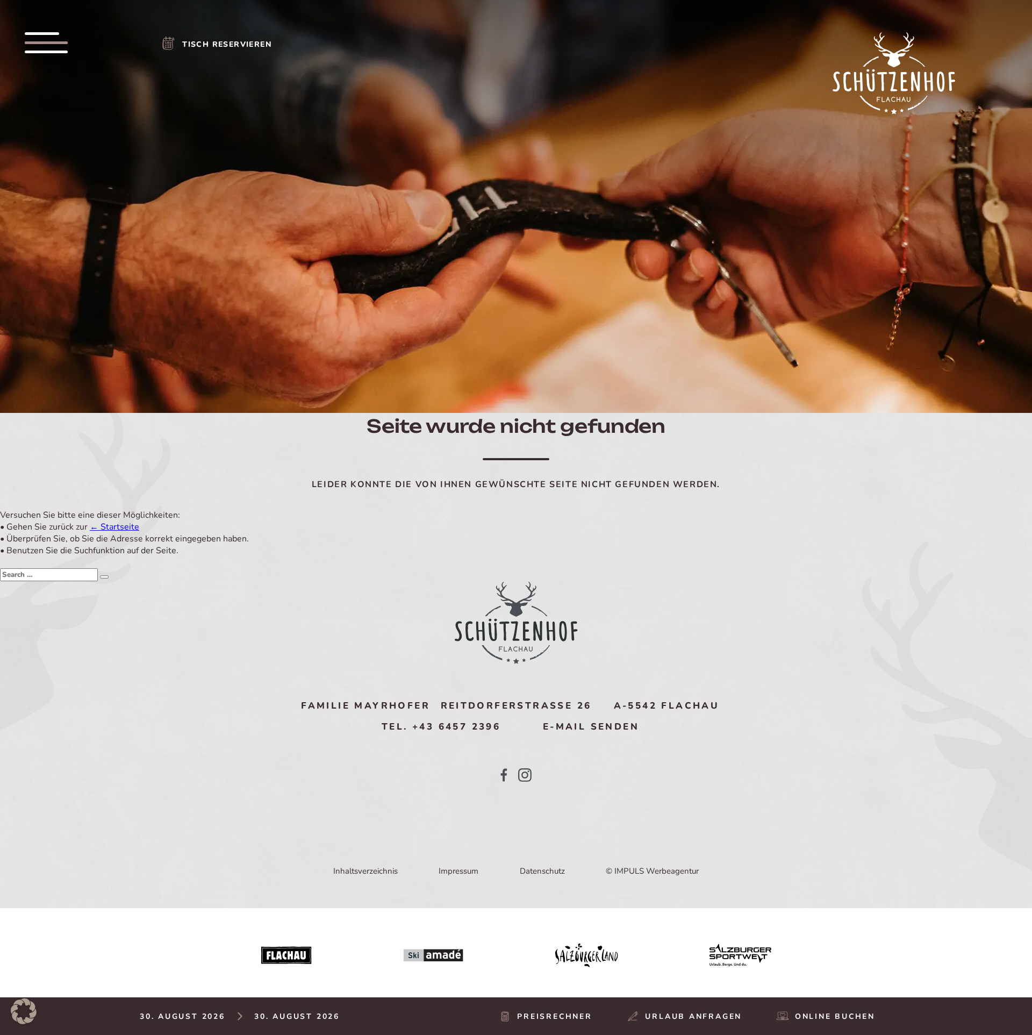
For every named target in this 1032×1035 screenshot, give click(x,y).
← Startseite (114, 527)
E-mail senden (591, 726)
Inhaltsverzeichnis (365, 871)
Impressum (458, 871)
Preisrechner (554, 1016)
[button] (23, 1011)
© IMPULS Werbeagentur (652, 871)
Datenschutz (542, 871)
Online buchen (835, 1016)
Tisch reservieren (227, 44)
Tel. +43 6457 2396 (441, 726)
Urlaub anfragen (693, 1016)
